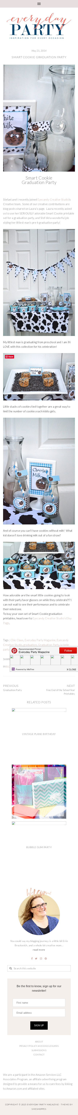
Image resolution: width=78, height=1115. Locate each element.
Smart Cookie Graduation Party (39, 57)
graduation (30, 644)
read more (39, 949)
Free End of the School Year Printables (60, 692)
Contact (39, 1054)
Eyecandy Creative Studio (53, 199)
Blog (9, 666)
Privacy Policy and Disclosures (39, 1046)
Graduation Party (48, 644)
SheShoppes (39, 1109)
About (39, 1041)
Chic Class (17, 640)
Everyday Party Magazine (40, 640)
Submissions (39, 1050)
